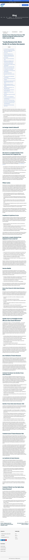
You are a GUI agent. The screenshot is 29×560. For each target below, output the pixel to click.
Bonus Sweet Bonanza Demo (8, 72)
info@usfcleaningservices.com (5, 537)
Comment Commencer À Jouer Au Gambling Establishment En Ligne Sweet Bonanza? (9, 85)
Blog (4, 17)
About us (16, 535)
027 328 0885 (3, 535)
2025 (6, 17)
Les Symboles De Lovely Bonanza (8, 69)
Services (16, 537)
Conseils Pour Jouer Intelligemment (9, 96)
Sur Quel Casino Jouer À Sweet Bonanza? (9, 101)
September (10, 17)
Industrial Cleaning (3, 546)
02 (13, 17)
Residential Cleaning (3, 549)
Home (1, 17)
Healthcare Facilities (3, 551)
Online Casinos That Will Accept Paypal (9, 100)
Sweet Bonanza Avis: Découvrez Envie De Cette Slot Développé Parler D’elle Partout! (9, 82)
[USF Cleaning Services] (3, 5)
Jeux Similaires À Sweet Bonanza (8, 63)
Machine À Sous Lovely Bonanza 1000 (9, 66)
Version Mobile (6, 57)
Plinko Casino (6, 52)
